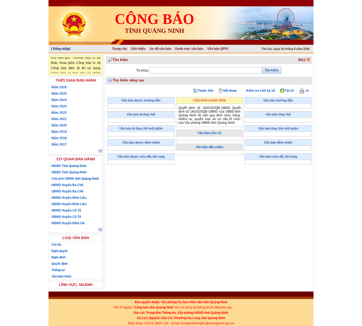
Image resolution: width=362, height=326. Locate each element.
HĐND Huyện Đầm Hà (68, 223)
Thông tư (58, 270)
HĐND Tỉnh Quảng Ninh (68, 166)
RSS (302, 60)
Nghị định (58, 257)
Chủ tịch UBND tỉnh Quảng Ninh (75, 178)
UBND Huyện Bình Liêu (68, 204)
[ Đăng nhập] (60, 49)
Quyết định (59, 264)
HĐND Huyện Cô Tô (66, 210)
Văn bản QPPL (218, 49)
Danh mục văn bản (189, 49)
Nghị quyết (59, 251)
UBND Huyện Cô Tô (66, 217)
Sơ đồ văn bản (160, 49)
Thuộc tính (205, 90)
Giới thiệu (138, 49)
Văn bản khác (61, 276)
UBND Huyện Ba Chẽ (67, 191)
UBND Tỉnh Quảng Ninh (68, 172)
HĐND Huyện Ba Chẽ (67, 185)
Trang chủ (119, 49)
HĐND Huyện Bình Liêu (68, 198)
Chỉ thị (56, 244)
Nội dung (229, 90)
